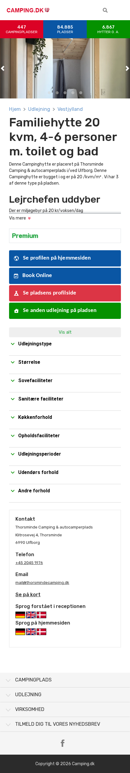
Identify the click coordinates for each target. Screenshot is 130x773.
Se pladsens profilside (49, 293)
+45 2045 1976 (29, 562)
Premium (25, 235)
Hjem (15, 109)
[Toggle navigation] (121, 10)
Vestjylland (70, 109)
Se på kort (28, 594)
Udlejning (39, 109)
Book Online (36, 276)
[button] (105, 10)
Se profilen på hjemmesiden (56, 258)
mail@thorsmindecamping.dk (42, 582)
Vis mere (17, 218)
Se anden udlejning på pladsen (59, 310)
